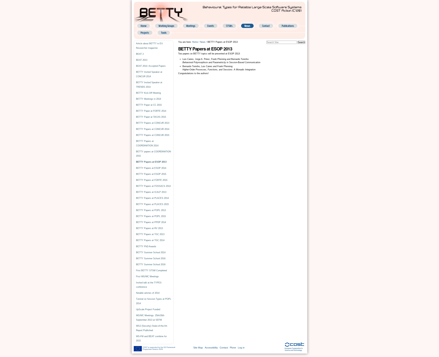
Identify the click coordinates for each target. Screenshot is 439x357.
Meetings (190, 25)
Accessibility (211, 347)
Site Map (198, 347)
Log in (241, 347)
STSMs (229, 25)
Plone (233, 347)
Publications (288, 25)
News (247, 25)
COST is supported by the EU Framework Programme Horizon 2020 (159, 348)
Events (210, 25)
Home (143, 25)
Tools (164, 32)
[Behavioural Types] (161, 12)
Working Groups (166, 25)
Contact (266, 25)
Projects (145, 32)
